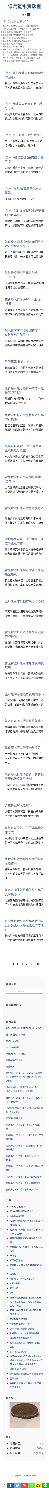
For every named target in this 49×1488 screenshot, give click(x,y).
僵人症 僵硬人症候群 (15, 1034)
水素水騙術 (15, 1283)
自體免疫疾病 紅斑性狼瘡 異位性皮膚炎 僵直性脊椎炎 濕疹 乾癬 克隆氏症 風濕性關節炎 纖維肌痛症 (26, 1360)
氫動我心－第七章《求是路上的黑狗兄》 (24, 1176)
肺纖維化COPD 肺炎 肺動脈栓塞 (24, 1333)
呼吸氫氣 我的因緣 (17, 361)
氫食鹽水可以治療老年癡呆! (23, 747)
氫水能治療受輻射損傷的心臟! (24, 601)
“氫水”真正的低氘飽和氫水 (22, 135)
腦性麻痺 (10, 1066)
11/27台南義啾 (12, 1047)
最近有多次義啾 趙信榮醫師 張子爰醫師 (24, 1028)
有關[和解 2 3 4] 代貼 (15, 1054)
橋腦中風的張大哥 (14, 1060)
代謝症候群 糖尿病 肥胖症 (21, 1211)
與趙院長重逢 (12, 1041)
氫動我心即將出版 (14, 1118)
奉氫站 (13, 1255)
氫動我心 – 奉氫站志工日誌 (22, 1279)
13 (38, 964)
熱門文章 (14, 1288)
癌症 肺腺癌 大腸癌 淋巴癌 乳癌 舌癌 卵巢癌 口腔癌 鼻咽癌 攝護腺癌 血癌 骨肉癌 (25, 1302)
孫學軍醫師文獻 (17, 1260)
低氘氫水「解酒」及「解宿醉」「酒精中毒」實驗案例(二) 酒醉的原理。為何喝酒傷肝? (24, 1077)
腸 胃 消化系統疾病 (18, 1351)
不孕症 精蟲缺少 (17, 1206)
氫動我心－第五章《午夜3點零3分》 (22, 1189)
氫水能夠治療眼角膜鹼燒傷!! (23, 694)
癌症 (12, 1293)
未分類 (13, 1274)
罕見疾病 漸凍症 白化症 (20, 1324)
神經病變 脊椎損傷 (18, 1319)
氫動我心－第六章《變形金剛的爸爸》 (23, 1183)
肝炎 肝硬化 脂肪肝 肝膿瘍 (22, 1328)
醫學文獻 (14, 1378)
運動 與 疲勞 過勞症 (19, 1369)
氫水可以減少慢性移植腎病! (23, 721)
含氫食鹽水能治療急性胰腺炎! (24, 508)
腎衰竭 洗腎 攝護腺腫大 (20, 1338)
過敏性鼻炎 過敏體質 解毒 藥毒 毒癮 (26, 1374)
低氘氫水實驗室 (17, 1216)
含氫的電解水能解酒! (18, 805)
